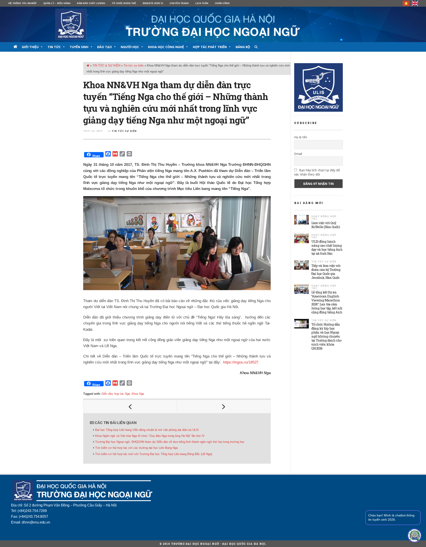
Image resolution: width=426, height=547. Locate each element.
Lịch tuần (201, 3)
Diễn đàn (106, 393)
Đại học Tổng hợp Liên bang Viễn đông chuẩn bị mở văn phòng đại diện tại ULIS (147, 430)
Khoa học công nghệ (166, 47)
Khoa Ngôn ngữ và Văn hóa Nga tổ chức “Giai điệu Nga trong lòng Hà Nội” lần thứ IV (150, 436)
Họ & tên (300, 137)
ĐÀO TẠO (104, 47)
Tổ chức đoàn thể (124, 3)
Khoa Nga (138, 393)
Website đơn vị (153, 3)
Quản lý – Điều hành (57, 3)
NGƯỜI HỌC (130, 47)
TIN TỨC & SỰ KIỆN (106, 65)
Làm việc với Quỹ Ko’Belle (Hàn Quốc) (325, 225)
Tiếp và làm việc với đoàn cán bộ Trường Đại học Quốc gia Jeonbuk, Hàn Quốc (325, 271)
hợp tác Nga (122, 393)
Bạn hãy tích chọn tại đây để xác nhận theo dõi (317, 172)
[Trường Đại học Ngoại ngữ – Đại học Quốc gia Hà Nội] (213, 24)
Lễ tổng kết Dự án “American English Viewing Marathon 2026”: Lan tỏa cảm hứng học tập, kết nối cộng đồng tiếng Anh (326, 302)
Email (298, 154)
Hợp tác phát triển (210, 47)
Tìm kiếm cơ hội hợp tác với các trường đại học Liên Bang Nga (136, 447)
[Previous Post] (130, 406)
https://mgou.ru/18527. (240, 362)
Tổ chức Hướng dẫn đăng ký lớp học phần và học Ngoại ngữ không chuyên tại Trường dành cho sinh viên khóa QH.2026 (326, 336)
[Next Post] (224, 406)
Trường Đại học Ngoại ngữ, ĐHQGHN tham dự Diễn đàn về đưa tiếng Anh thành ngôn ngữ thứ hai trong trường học (170, 441)
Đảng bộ (243, 47)
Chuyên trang (179, 3)
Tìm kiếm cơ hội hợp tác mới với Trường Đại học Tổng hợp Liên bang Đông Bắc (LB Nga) (153, 454)
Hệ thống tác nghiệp (22, 3)
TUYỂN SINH (79, 47)
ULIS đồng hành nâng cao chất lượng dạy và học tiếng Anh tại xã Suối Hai (326, 247)
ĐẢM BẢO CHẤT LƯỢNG (91, 3)
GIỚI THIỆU (30, 47)
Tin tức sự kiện (134, 65)
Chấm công (222, 3)
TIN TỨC (54, 47)
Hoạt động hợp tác (323, 217)
